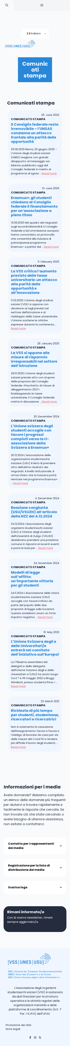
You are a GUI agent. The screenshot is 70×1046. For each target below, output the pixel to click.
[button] (7, 5)
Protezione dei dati (18, 1025)
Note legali (13, 1029)
